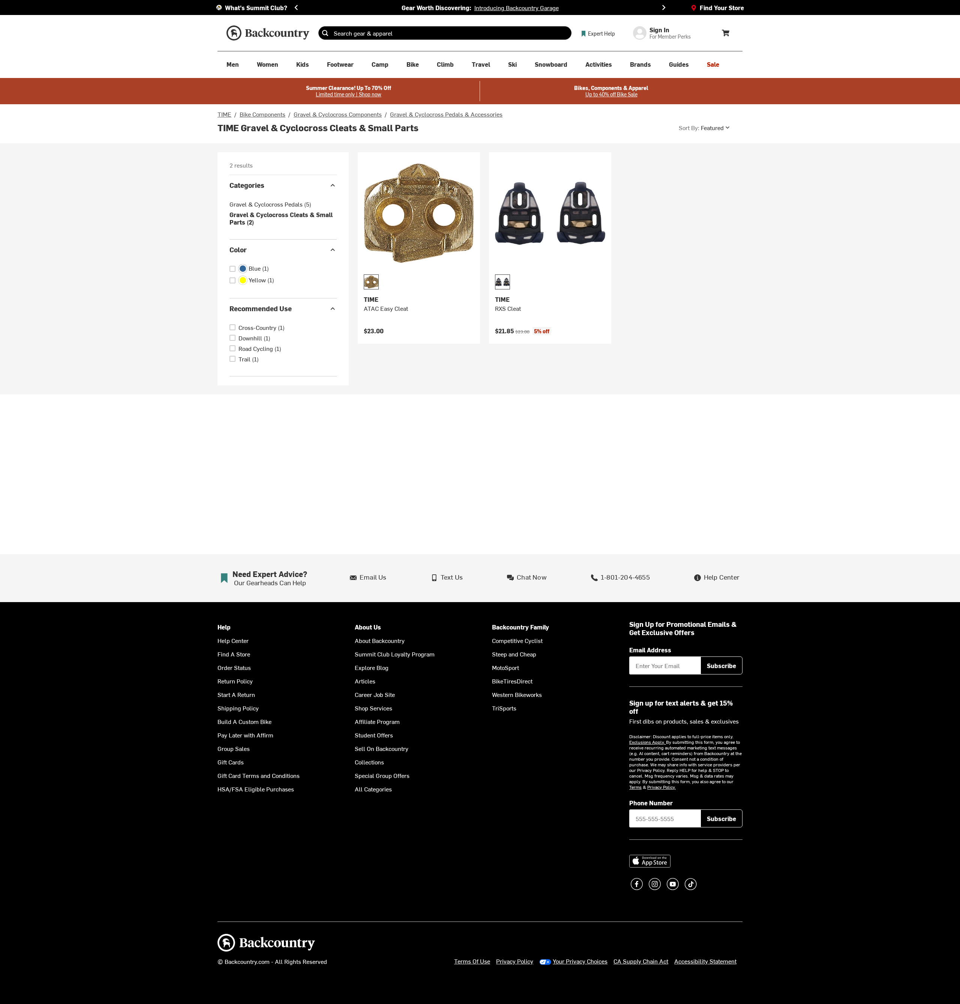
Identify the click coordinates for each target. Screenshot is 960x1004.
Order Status (234, 667)
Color (238, 249)
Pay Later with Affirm (245, 735)
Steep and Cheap (514, 654)
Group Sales (234, 748)
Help (224, 627)
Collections (369, 762)
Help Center (233, 640)
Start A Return (236, 694)
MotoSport (505, 667)
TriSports (504, 708)
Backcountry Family (520, 627)
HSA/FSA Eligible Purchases (256, 789)
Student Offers (374, 735)
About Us (368, 627)
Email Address (650, 649)
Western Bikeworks (517, 694)
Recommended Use (261, 308)
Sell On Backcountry (381, 748)
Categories (247, 185)
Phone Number (651, 802)
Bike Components (262, 114)
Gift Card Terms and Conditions (259, 775)
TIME (224, 114)
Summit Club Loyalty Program (395, 654)
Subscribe (721, 665)
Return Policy (235, 681)
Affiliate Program (377, 721)
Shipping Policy (238, 708)
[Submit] (325, 33)
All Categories (373, 789)
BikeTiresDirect (512, 681)
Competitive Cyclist (517, 640)
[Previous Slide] (296, 7)
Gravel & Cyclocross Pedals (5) (270, 204)
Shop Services (373, 708)
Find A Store (234, 654)
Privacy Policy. (661, 787)
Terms (635, 787)
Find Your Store (722, 7)
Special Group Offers (382, 775)
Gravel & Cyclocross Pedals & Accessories (446, 114)
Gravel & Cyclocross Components (338, 114)
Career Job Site (375, 694)
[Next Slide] (663, 7)
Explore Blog (371, 667)
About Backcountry (380, 640)
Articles (365, 681)
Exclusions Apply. (647, 742)
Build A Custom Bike (245, 721)
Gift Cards (231, 762)
